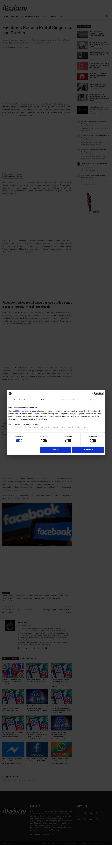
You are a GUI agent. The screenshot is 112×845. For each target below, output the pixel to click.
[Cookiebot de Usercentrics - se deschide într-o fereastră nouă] (94, 393)
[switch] (44, 440)
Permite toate (88, 450)
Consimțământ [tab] (19, 400)
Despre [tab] (93, 400)
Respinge (55, 450)
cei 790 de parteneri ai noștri (25, 411)
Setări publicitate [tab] (68, 400)
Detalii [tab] (43, 400)
